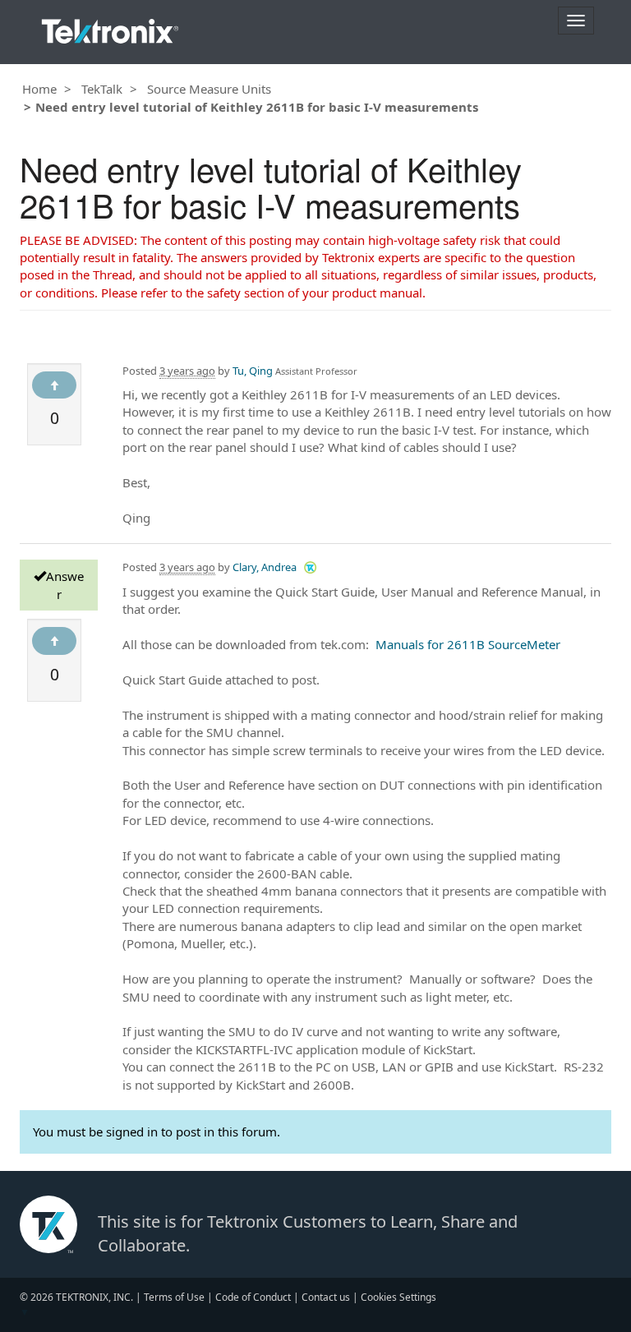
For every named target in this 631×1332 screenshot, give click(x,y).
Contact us (326, 1297)
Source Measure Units (209, 89)
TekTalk (101, 89)
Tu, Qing (253, 370)
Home (39, 89)
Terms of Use (174, 1297)
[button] (310, 566)
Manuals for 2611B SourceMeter (467, 644)
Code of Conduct (253, 1297)
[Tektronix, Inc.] (110, 27)
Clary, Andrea (265, 567)
